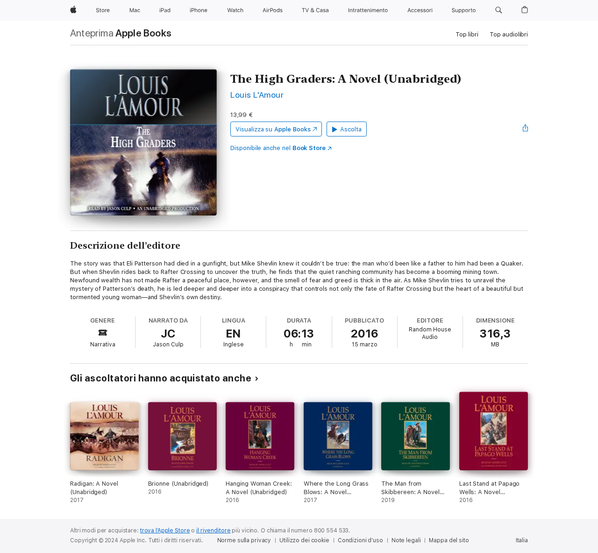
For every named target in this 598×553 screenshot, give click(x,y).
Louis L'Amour (257, 95)
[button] (498, 10)
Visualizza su (272, 129)
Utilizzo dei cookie (304, 540)
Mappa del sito (449, 540)
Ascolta (351, 129)
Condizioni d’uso (360, 540)
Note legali (406, 540)
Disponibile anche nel (278, 147)
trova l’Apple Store (165, 530)
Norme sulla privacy (244, 540)
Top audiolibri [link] (509, 34)
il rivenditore (213, 530)
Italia (522, 540)
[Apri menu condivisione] (525, 129)
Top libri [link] (467, 34)
